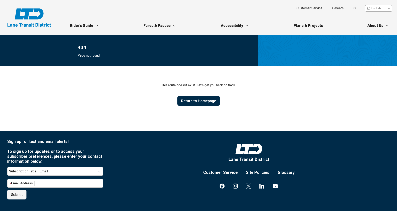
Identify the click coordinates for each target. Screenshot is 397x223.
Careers (338, 8)
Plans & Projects (308, 25)
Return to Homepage (198, 101)
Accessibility (232, 25)
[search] (355, 8)
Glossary (286, 172)
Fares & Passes (157, 25)
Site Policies (257, 172)
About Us (375, 25)
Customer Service (309, 8)
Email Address (22, 183)
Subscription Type (22, 171)
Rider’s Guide (81, 25)
